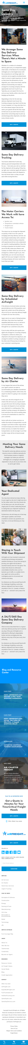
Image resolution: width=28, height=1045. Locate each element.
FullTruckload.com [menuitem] (7, 992)
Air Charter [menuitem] (5, 883)
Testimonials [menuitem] (5, 948)
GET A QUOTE (14, 816)
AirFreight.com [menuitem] (6, 986)
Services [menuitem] (4, 875)
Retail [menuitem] (3, 919)
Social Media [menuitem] (5, 969)
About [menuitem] (3, 938)
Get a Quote (14, 124)
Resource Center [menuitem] (7, 963)
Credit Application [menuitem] (7, 975)
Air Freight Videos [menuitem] (7, 966)
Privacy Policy (14, 1026)
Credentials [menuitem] (5, 951)
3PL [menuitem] (3, 925)
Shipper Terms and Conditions (14, 1030)
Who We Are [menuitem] (5, 945)
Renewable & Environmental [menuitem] (6, 915)
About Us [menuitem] (4, 942)
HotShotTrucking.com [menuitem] (8, 995)
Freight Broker (14, 1033)
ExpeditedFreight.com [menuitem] (8, 989)
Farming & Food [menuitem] (6, 906)
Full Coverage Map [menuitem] (7, 934)
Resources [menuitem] (5, 959)
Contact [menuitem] (4, 979)
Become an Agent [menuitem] (7, 954)
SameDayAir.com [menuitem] (7, 998)
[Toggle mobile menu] (24, 2)
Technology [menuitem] (5, 922)
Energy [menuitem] (4, 903)
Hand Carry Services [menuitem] (8, 886)
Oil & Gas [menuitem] (4, 912)
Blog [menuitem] (3, 972)
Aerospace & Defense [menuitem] (8, 897)
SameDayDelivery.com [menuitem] (8, 1001)
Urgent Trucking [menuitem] (6, 889)
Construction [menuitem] (5, 900)
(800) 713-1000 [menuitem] (6, 983)
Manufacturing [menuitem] (6, 909)
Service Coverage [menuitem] (7, 930)
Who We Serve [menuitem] (6, 893)
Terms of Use (14, 1028)
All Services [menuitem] (5, 880)
